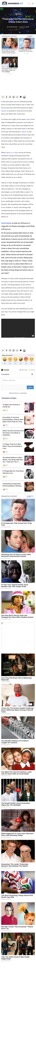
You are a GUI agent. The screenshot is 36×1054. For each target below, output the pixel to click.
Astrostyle (6, 223)
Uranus (3, 111)
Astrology (18, 14)
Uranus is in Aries (12, 152)
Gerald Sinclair (13, 27)
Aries (28, 119)
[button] (33, 4)
